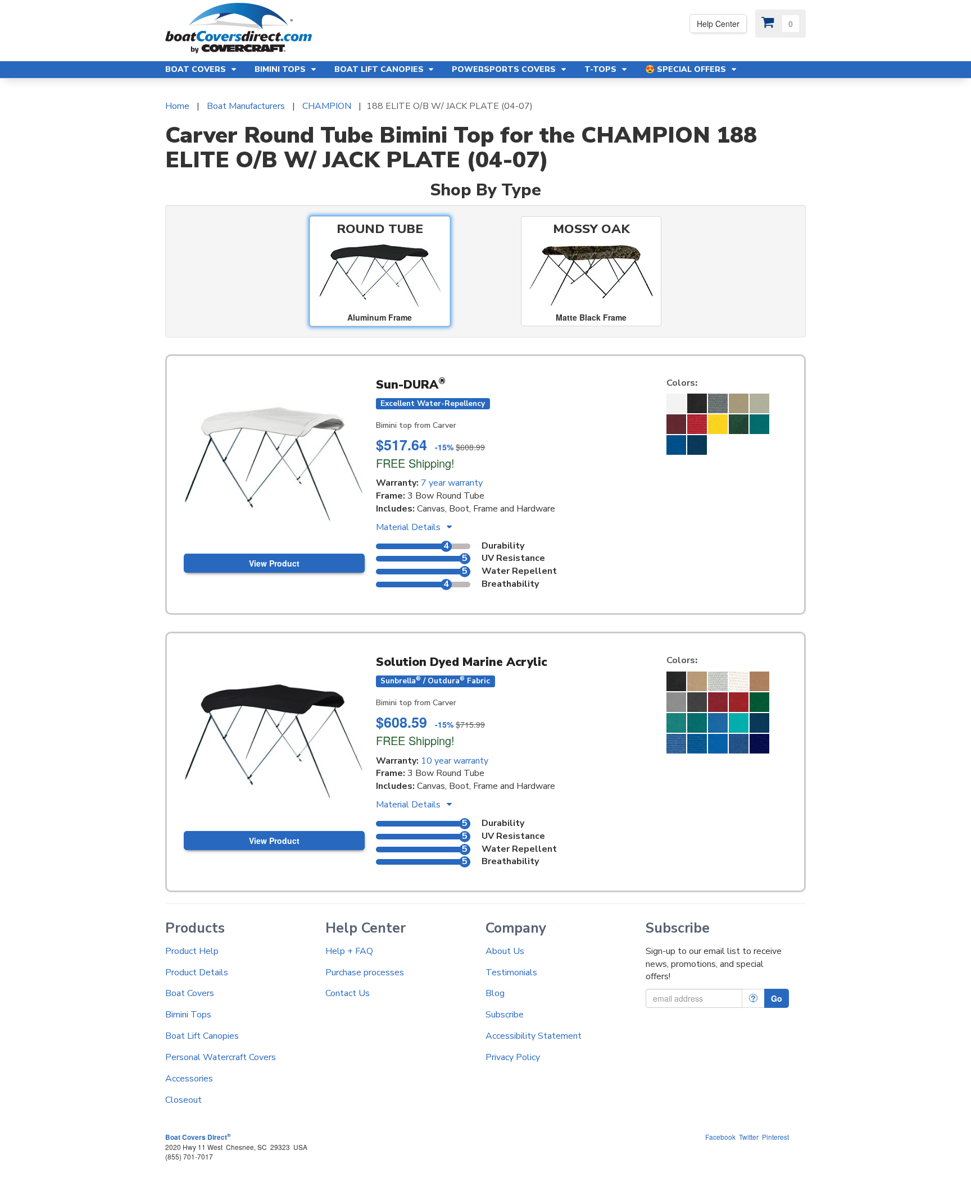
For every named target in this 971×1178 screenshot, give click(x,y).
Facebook (720, 1137)
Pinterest (775, 1137)
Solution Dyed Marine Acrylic (461, 662)
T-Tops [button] (601, 69)
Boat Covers (189, 993)
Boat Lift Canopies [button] (380, 69)
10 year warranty (454, 761)
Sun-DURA (411, 384)
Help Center (718, 23)
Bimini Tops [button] (281, 69)
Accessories (189, 1078)
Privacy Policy (513, 1057)
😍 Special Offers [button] (686, 69)
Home (177, 106)
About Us (505, 951)
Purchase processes (364, 972)
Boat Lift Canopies (202, 1036)
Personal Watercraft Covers (220, 1057)
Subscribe (505, 1014)
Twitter (749, 1137)
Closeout (183, 1100)
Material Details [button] (409, 527)
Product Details (196, 972)
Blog (495, 993)
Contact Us (347, 993)
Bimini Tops (188, 1014)
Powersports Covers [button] (505, 69)
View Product (274, 563)
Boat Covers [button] (196, 69)
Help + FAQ (349, 951)
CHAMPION (326, 106)
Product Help (192, 951)
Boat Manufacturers (246, 106)
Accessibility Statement (534, 1036)
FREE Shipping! (415, 463)
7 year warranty (452, 483)
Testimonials (511, 972)
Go (776, 998)
